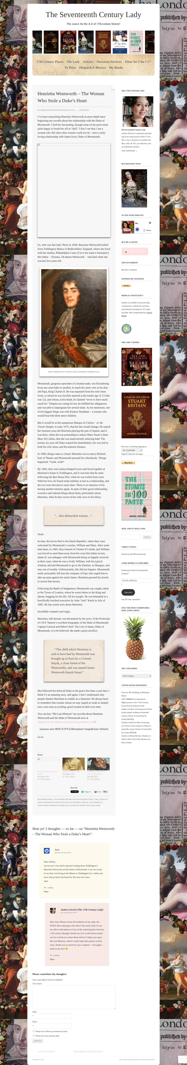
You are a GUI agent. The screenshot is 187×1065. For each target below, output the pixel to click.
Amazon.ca (60, 721)
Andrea (124, 709)
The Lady (73, 61)
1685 (96, 799)
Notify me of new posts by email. (47, 1036)
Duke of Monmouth (46, 802)
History (68, 799)
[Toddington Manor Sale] (73, 764)
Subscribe (128, 592)
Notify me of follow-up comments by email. (51, 1031)
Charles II (103, 799)
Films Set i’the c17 (138, 61)
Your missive (37, 984)
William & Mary (93, 805)
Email (34, 1022)
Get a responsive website (129, 1059)
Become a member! (129, 270)
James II (84, 802)
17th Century (58, 799)
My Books (116, 67)
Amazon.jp (73, 721)
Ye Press (70, 67)
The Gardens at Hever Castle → (89, 1052)
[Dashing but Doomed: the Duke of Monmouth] (98, 764)
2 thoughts (84, 110)
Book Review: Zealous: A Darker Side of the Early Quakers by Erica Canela (136, 739)
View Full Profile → (129, 151)
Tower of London (77, 805)
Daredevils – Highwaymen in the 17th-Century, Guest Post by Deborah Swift (135, 702)
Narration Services (109, 61)
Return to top (38, 1059)
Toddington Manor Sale (71, 772)
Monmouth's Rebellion (59, 805)
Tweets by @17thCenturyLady (133, 554)
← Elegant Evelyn (45, 1052)
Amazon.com (87, 721)
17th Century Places (50, 61)
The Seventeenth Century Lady (93, 14)
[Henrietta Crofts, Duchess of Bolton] (49, 764)
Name (34, 1012)
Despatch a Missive (92, 67)
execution (60, 802)
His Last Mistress (73, 802)
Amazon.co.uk (45, 721)
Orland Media (149, 1059)
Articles (88, 61)
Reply (46, 892)
